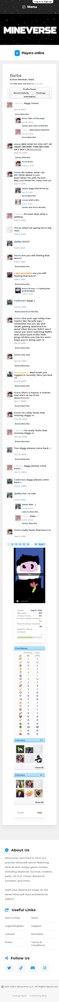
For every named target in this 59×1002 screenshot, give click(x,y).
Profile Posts (29, 89)
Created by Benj (38, 996)
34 (41, 775)
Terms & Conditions (38, 944)
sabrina (36, 126)
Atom (17, 114)
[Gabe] (38, 758)
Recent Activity (21, 93)
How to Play (12, 917)
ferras (17, 227)
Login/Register (14, 925)
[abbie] (20, 758)
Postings (41, 93)
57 (41, 740)
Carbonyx (20, 300)
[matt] (29, 758)
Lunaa (25, 200)
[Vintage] (38, 784)
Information (30, 97)
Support (36, 925)
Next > (42, 544)
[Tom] (38, 793)
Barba (18, 266)
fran (16, 448)
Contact (10, 934)
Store (34, 917)
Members (37, 934)
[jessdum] (29, 749)
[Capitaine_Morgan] (29, 793)
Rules (8, 942)
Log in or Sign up (43, 1)
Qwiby (25, 126)
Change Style (19, 996)
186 (40, 616)
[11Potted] (20, 784)
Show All (39, 767)
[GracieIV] (38, 749)
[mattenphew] (20, 793)
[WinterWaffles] (20, 749)
